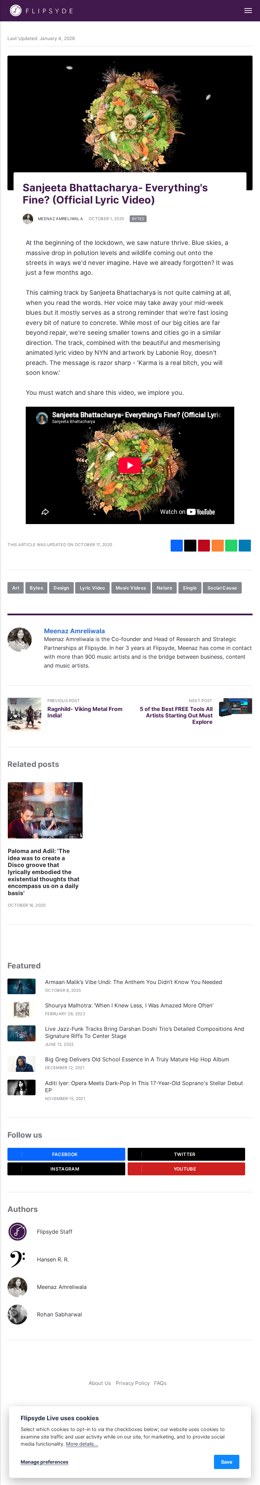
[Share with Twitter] (190, 546)
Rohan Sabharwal (59, 1314)
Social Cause (222, 588)
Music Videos (131, 588)
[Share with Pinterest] (204, 546)
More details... (82, 1444)
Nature (164, 588)
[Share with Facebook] (177, 546)
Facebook (65, 1154)
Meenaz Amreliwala (60, 218)
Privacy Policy (133, 1383)
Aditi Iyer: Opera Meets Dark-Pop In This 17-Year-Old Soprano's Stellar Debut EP (144, 1087)
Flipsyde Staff (54, 1231)
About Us (100, 1383)
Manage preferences (44, 1462)
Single (190, 588)
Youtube (185, 1169)
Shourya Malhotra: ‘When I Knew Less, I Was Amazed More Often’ (129, 1005)
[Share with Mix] (218, 546)
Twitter (185, 1154)
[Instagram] (136, 1397)
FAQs (160, 1383)
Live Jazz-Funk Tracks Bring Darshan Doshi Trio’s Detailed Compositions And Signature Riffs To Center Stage (144, 1032)
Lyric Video (92, 588)
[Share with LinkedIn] (245, 546)
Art (15, 588)
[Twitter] (127, 1397)
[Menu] (244, 10)
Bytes (138, 218)
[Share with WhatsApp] (231, 546)
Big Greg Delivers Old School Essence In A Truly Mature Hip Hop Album (138, 1059)
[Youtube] (145, 1397)
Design (61, 588)
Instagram (64, 1169)
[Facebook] (117, 1397)
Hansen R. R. (53, 1259)
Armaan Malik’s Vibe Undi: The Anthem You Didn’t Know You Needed (133, 982)
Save (226, 1462)
